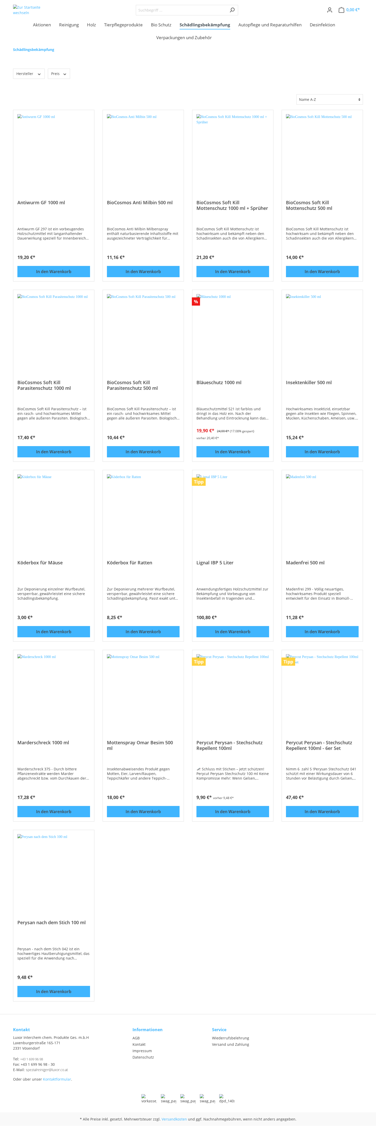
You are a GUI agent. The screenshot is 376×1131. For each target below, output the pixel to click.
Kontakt (139, 1044)
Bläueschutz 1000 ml (218, 382)
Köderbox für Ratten (129, 563)
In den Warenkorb (53, 271)
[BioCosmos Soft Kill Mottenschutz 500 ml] (322, 150)
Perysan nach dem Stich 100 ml (51, 922)
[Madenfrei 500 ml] (322, 510)
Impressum (142, 1050)
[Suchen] (232, 10)
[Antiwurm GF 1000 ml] (53, 150)
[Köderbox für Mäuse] (53, 510)
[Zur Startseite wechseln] (30, 10)
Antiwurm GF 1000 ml (41, 203)
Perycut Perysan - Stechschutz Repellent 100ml (229, 745)
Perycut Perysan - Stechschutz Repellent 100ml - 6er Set (319, 745)
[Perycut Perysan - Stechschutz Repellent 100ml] (232, 690)
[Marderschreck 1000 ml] (53, 690)
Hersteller (25, 73)
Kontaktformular (57, 1079)
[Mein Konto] (330, 10)
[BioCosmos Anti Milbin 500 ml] (143, 150)
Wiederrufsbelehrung (230, 1038)
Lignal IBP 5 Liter (215, 563)
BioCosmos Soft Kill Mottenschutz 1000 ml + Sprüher (232, 205)
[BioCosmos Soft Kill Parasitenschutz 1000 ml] (53, 330)
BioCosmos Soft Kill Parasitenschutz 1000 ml (44, 385)
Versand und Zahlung (230, 1044)
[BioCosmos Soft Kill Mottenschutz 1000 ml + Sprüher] (232, 150)
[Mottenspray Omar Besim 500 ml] (143, 690)
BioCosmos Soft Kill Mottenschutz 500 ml (309, 205)
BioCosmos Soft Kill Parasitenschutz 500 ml (132, 385)
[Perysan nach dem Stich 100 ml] (53, 870)
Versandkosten (174, 1119)
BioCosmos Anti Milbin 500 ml (140, 203)
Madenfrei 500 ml (305, 563)
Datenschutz (143, 1057)
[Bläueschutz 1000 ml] (232, 330)
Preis (56, 73)
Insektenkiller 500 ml (309, 382)
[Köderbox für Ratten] (143, 510)
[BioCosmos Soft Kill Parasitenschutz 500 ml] (143, 330)
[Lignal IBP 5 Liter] (232, 510)
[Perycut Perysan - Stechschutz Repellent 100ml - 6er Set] (322, 690)
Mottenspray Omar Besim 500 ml (140, 745)
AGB (136, 1038)
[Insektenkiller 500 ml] (322, 330)
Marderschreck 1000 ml (43, 743)
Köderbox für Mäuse (40, 563)
